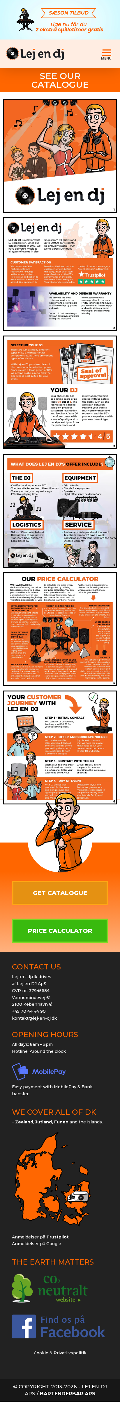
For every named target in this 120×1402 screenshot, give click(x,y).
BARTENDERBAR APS (67, 1393)
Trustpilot (57, 1237)
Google (53, 1243)
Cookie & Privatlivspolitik (60, 1353)
